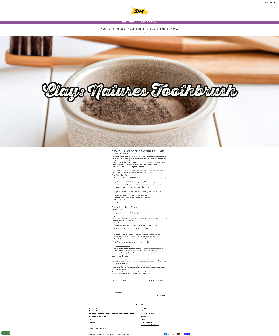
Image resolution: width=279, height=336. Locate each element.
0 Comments (160, 280)
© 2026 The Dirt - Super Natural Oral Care (101, 334)
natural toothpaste (133, 213)
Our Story (106, 18)
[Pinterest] (139, 304)
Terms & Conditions (146, 322)
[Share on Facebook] (149, 280)
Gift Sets (114, 18)
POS (115, 334)
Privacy (143, 319)
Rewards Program (124, 18)
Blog (133, 18)
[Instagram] (136, 304)
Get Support (144, 316)
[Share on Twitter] (151, 280)
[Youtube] (142, 304)
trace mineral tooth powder (130, 191)
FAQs (142, 311)
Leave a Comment (161, 295)
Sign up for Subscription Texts (172, 18)
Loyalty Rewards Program (148, 313)
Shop (99, 18)
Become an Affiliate (155, 18)
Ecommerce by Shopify (126, 334)
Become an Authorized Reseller (150, 325)
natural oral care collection (123, 246)
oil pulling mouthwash (151, 225)
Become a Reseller (142, 18)
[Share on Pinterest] (153, 280)
